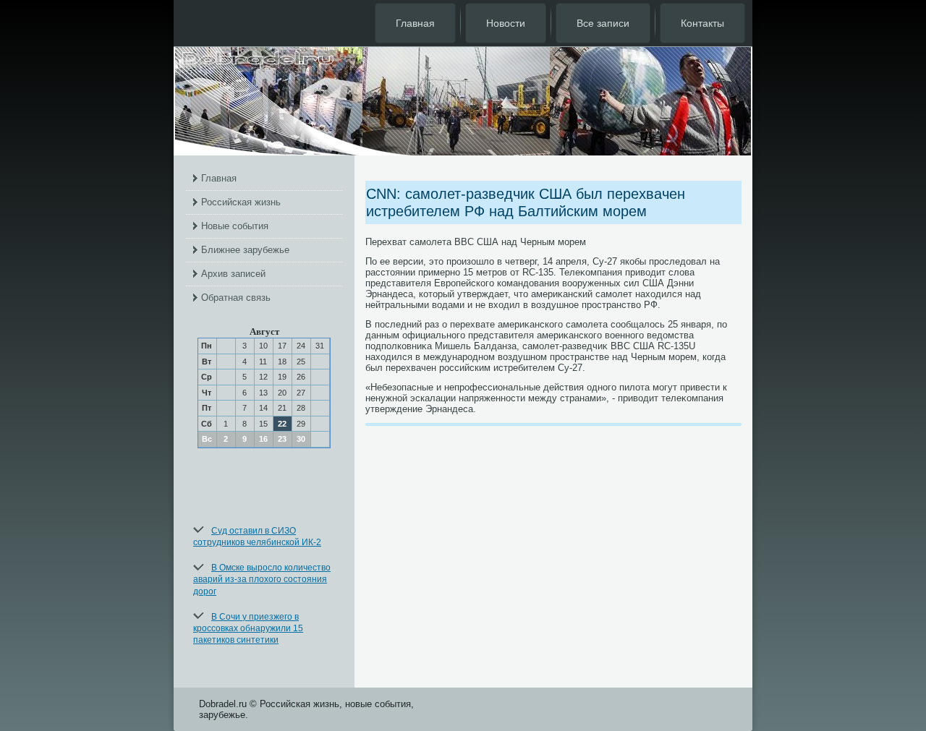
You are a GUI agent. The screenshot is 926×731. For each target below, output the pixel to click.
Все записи (603, 23)
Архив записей (233, 273)
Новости (505, 23)
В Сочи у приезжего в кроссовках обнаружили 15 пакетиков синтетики (248, 629)
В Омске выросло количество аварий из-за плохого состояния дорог (262, 580)
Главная (415, 23)
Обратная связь (236, 297)
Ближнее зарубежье (245, 249)
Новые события (234, 226)
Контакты (702, 23)
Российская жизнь (241, 202)
